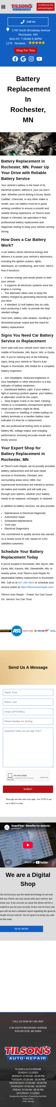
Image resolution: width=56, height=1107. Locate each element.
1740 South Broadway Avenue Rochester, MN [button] (31, 32)
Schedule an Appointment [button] (45, 7)
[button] (15, 59)
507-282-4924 (26, 582)
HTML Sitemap (28, 1101)
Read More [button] (22, 929)
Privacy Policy (28, 1099)
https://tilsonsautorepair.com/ (37, 587)
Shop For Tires (25, 50)
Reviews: (16, 43)
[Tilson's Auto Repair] (22, 7)
